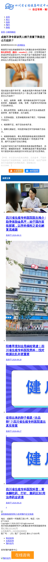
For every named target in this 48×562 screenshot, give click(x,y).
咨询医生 (21, 45)
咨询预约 (21, 514)
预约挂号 (10, 543)
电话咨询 (10, 538)
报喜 (8, 22)
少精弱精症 (11, 32)
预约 (8, 25)
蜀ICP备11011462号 (9, 528)
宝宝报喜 (30, 514)
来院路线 (5, 514)
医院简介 (13, 514)
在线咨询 (10, 541)
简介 (8, 20)
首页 (8, 17)
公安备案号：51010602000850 (14, 531)
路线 (8, 27)
